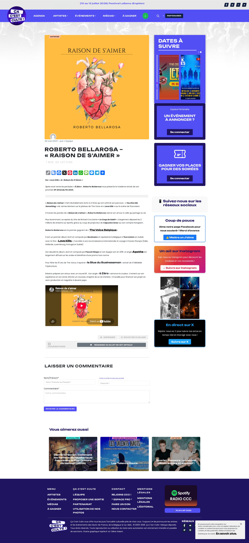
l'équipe (79, 494)
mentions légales (144, 500)
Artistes (54, 494)
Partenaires (174, 16)
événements (57, 499)
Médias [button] (108, 16)
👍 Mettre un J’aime (180, 237)
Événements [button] (84, 16)
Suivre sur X (179, 341)
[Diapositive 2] (200, 52)
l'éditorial (145, 506)
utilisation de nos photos (86, 511)
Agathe (137, 251)
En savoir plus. (226, 533)
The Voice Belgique (103, 229)
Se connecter (179, 132)
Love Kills (65, 240)
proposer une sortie (88, 499)
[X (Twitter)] (244, 5)
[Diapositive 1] (198, 52)
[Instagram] (238, 5)
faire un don (121, 504)
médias (52, 504)
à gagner (129, 16)
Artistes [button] (59, 16)
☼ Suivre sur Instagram (180, 267)
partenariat (82, 504)
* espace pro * (122, 499)
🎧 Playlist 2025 (182, 510)
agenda (39, 16)
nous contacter (124, 509)
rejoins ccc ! (121, 494)
